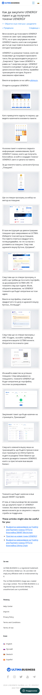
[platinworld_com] (34, 676)
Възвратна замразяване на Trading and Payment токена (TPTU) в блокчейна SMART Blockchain (22, 530)
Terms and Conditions (11, 622)
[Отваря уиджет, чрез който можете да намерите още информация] (30, 691)
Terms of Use (8, 628)
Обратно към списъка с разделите (20, 24)
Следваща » (34, 28)
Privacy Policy (8, 617)
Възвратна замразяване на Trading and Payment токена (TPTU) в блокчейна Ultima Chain (22, 543)
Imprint (6, 612)
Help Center (8, 606)
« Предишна (7, 28)
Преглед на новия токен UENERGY (21, 536)
